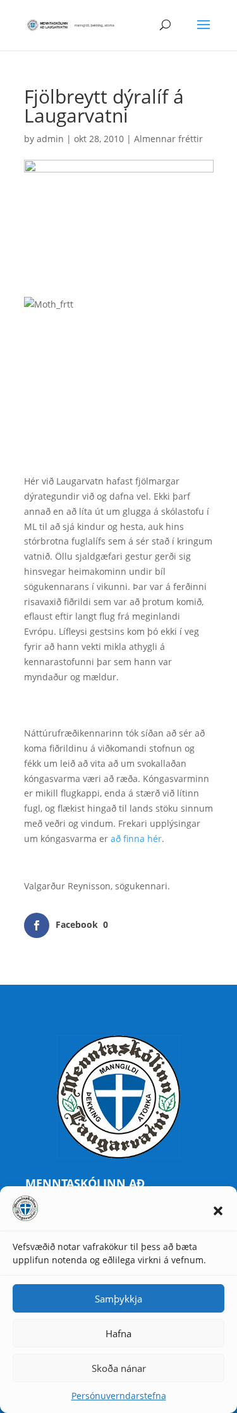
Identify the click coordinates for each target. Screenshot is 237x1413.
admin (50, 139)
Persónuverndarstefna (118, 1396)
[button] (218, 1211)
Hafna (118, 1333)
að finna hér (136, 839)
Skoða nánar (119, 1368)
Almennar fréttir (168, 139)
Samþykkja (118, 1298)
